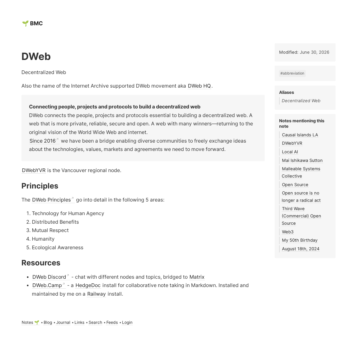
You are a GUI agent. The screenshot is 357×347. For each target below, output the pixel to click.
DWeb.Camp (47, 285)
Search (95, 322)
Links (79, 322)
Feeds (112, 322)
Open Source (295, 184)
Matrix (196, 277)
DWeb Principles (51, 200)
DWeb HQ (199, 86)
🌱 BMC (32, 23)
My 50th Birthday (300, 240)
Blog (48, 322)
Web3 (287, 231)
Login (127, 322)
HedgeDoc (88, 285)
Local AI (290, 151)
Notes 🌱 (30, 322)
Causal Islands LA (300, 134)
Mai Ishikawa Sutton (302, 160)
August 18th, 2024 (300, 248)
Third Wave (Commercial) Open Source (301, 216)
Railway (96, 294)
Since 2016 (43, 141)
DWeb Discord (49, 277)
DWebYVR (33, 170)
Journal (63, 322)
